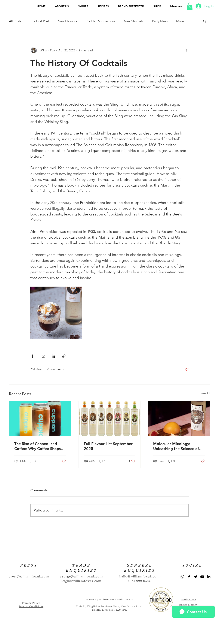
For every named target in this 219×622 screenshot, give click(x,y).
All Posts (15, 21)
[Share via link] (64, 356)
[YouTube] (202, 576)
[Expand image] (56, 313)
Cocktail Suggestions (100, 21)
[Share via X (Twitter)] (43, 356)
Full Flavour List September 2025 (108, 446)
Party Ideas (160, 21)
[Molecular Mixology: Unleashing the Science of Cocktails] (179, 418)
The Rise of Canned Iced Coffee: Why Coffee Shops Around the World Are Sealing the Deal (37, 446)
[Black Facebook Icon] (189, 576)
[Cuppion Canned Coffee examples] (40, 418)
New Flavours (67, 21)
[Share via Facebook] (32, 356)
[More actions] (186, 50)
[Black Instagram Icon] (182, 576)
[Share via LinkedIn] (53, 356)
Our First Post (39, 21)
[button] (190, 6)
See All (205, 393)
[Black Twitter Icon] (195, 576)
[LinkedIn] (209, 576)
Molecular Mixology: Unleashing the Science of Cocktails (176, 446)
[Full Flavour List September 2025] (110, 418)
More (180, 21)
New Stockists (134, 21)
